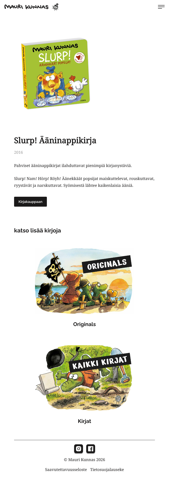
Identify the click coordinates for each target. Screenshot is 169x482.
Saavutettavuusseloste (66, 469)
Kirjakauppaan (30, 202)
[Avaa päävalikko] (161, 7)
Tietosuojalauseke (107, 469)
